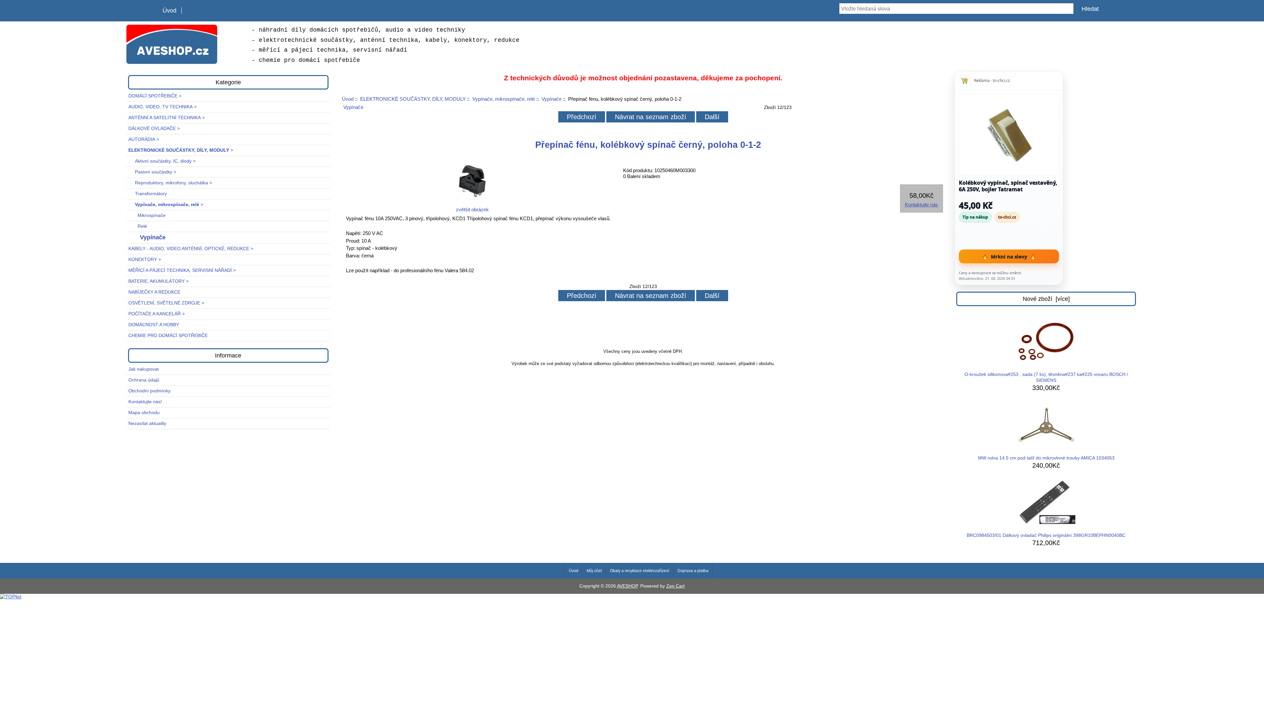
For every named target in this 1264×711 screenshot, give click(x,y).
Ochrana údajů (143, 380)
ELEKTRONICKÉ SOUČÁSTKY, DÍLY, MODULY (413, 99)
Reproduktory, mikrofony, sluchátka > (170, 182)
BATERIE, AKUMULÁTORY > (158, 281)
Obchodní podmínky (149, 390)
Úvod (169, 10)
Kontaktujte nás (921, 204)
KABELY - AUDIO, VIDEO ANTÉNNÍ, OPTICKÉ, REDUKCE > (190, 248)
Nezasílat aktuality (147, 423)
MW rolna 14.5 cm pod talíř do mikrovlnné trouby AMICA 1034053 (1046, 458)
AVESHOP (627, 586)
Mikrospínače (147, 215)
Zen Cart (675, 586)
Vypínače (551, 99)
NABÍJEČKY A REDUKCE (154, 292)
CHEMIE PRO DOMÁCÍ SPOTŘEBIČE (168, 335)
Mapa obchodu (144, 412)
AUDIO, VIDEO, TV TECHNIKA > (162, 106)
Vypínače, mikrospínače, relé (503, 99)
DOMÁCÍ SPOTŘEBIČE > (154, 95)
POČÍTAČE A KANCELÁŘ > (156, 313)
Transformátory (147, 193)
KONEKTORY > (144, 259)
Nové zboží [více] (1046, 299)
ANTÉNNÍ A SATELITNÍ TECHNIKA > (166, 117)
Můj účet (594, 570)
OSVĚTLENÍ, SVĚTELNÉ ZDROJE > (166, 303)
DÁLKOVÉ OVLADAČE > (154, 128)
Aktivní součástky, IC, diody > (162, 161)
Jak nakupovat (143, 369)
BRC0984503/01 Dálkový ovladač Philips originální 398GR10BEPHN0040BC (1046, 535)
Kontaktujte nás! (145, 401)
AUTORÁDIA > (143, 139)
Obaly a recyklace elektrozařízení (639, 570)
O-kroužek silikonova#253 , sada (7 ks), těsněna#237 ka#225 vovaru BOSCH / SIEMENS (1046, 377)
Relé (137, 226)
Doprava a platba (692, 570)
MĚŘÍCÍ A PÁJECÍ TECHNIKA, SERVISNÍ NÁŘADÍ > (182, 270)
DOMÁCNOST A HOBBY (153, 324)
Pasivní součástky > (152, 172)
